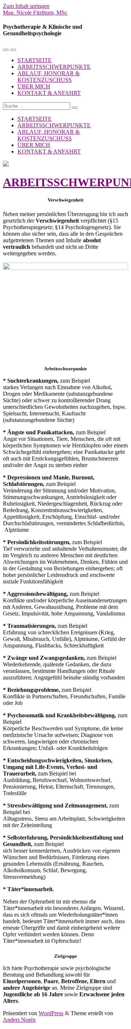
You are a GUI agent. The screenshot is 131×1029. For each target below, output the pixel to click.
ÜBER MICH (33, 86)
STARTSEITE (34, 60)
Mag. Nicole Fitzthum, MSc (35, 12)
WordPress (51, 1013)
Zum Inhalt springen (26, 6)
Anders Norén (19, 1020)
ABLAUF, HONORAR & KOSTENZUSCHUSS (48, 76)
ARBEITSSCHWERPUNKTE (54, 67)
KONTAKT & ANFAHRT (49, 93)
